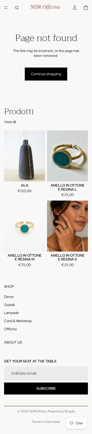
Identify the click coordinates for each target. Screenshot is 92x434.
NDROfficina (37, 411)
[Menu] (6, 8)
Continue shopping (46, 74)
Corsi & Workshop (18, 321)
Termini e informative (46, 422)
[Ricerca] (16, 7)
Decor (9, 296)
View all (10, 122)
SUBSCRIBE (46, 388)
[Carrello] (85, 7)
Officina (10, 329)
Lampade (11, 312)
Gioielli (9, 305)
